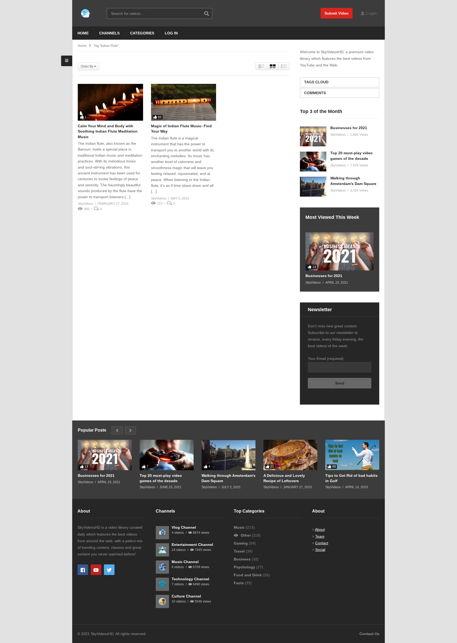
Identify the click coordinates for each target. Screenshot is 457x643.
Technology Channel (190, 579)
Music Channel (185, 562)
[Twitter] (109, 569)
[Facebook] (82, 569)
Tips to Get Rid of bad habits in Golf (351, 478)
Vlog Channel (184, 527)
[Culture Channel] (162, 601)
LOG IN (171, 33)
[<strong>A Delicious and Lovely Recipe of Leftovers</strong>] (290, 455)
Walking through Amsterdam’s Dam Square (228, 478)
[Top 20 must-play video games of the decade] (313, 161)
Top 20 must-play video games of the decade (161, 478)
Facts (239, 583)
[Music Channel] (162, 567)
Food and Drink (248, 575)
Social (320, 549)
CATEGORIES (142, 33)
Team (320, 536)
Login (371, 13)
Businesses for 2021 (348, 128)
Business (243, 559)
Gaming (241, 543)
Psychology (245, 567)
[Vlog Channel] (162, 532)
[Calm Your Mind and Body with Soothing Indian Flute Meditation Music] (110, 102)
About (320, 529)
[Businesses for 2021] (313, 136)
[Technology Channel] (162, 584)
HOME (83, 33)
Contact (321, 543)
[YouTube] (96, 569)
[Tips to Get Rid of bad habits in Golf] (352, 455)
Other (246, 535)
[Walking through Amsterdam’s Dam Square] (313, 187)
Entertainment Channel (192, 544)
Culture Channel (186, 596)
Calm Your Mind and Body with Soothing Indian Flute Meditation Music (108, 131)
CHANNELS (109, 33)
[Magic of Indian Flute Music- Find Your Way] (183, 102)
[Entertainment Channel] (162, 549)
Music (240, 527)
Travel (240, 551)
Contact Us (369, 634)
